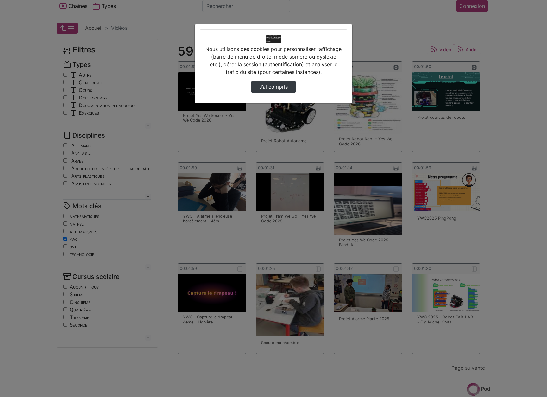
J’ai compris (273, 87)
